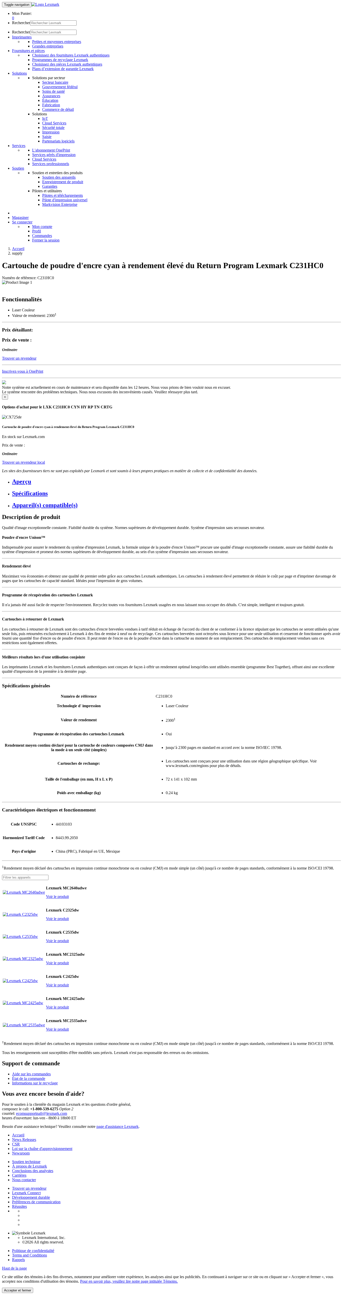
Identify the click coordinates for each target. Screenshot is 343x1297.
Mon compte (42, 226)
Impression (51, 132)
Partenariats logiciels (58, 141)
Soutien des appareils (59, 177)
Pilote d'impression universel (64, 200)
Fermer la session (46, 240)
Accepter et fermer (17, 1290)
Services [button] (18, 145)
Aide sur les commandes (31, 1074)
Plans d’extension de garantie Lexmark (63, 69)
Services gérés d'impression (54, 155)
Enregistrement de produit (62, 182)
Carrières (19, 1175)
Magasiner (20, 217)
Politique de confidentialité (33, 1250)
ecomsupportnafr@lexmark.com (41, 1113)
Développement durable (31, 1197)
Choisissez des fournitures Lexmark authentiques (70, 55)
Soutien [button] (18, 168)
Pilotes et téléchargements (62, 195)
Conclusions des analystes (32, 1171)
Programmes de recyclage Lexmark (60, 60)
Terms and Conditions (29, 1255)
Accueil (18, 249)
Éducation (50, 100)
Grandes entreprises (47, 46)
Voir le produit (57, 896)
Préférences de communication (36, 1202)
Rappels (18, 1260)
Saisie (46, 136)
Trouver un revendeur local (23, 462)
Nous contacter (24, 1180)
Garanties (49, 186)
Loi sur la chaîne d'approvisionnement (42, 1148)
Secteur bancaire (55, 82)
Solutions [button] (19, 73)
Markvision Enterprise (59, 204)
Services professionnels (50, 164)
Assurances (51, 96)
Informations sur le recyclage (35, 1083)
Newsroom (21, 1153)
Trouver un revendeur (29, 1188)
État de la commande (28, 1078)
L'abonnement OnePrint (51, 150)
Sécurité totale (53, 127)
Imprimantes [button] (22, 37)
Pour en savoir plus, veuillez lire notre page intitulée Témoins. (129, 1281)
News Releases (24, 1139)
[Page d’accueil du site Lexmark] (45, 4)
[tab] (176, 481)
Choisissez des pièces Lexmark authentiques (67, 64)
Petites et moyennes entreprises (56, 41)
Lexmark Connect (26, 1193)
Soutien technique (26, 1162)
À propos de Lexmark (29, 1166)
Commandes (42, 235)
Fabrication (51, 105)
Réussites (19, 1206)
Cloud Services (54, 123)
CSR (16, 1144)
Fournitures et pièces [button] (28, 51)
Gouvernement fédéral (60, 87)
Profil (36, 231)
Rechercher (21, 23)
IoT (45, 118)
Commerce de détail (58, 109)
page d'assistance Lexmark (117, 1126)
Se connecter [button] (22, 222)
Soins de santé (53, 91)
